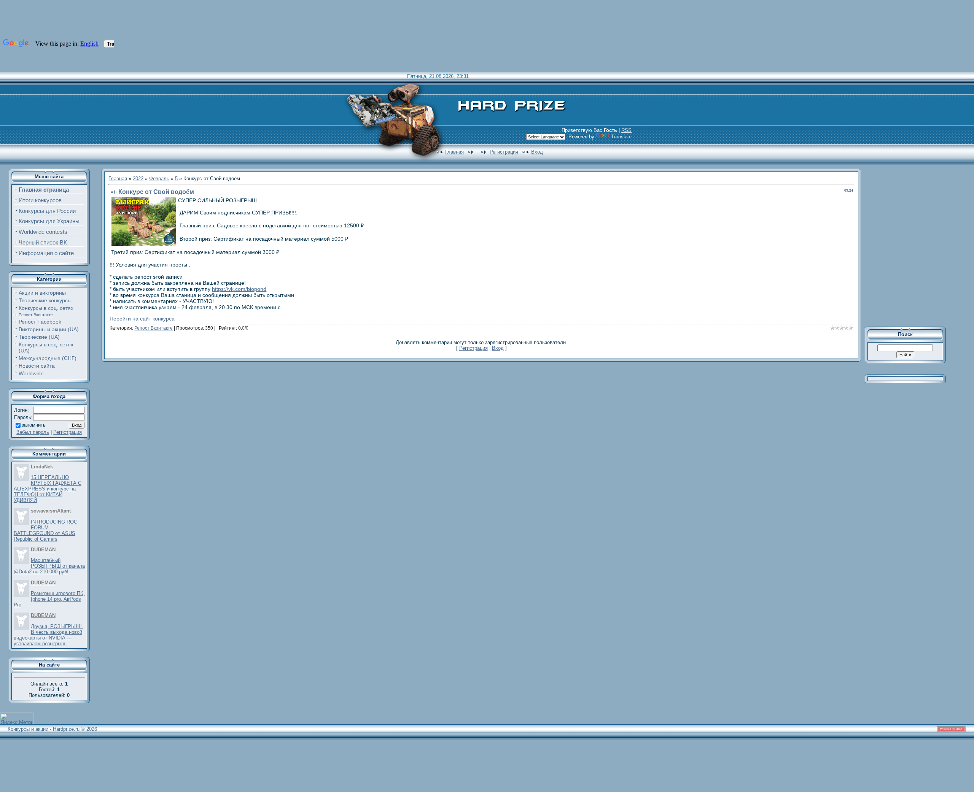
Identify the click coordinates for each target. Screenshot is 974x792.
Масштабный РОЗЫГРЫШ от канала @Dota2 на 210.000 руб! (49, 566)
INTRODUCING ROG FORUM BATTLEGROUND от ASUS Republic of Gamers (46, 530)
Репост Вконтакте (36, 315)
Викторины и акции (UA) (49, 329)
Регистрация (504, 152)
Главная (454, 152)
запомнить (34, 425)
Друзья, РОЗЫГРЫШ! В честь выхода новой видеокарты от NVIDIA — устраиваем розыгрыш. (48, 635)
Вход (537, 152)
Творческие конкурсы (45, 300)
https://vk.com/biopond (239, 289)
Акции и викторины (42, 293)
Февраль (159, 178)
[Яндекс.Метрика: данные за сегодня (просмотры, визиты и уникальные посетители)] (16, 718)
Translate (621, 137)
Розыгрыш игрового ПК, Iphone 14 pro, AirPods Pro (49, 599)
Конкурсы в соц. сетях (46, 308)
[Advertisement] (910, 245)
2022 (138, 178)
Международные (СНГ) (47, 358)
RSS (626, 130)
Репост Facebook (40, 322)
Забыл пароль (32, 432)
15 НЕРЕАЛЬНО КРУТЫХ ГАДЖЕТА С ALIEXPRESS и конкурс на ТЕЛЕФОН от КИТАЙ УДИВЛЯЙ (47, 489)
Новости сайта (37, 366)
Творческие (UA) (39, 337)
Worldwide (31, 373)
